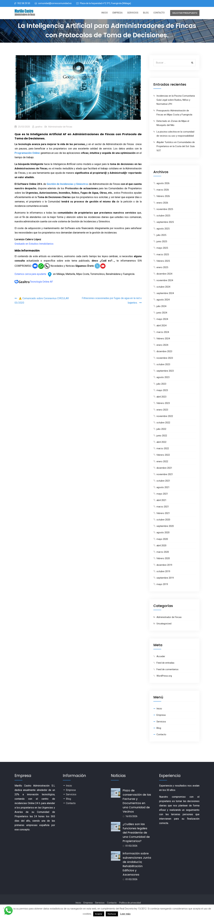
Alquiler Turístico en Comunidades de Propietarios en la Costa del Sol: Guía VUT (176, 146)
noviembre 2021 (165, 474)
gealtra (38, 126)
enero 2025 (162, 267)
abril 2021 (161, 500)
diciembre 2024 (164, 273)
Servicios (132, 12)
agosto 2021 (163, 487)
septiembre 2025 (165, 222)
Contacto (159, 12)
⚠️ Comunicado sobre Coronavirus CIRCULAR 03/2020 (42, 300)
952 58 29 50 (23, 3)
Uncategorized (164, 623)
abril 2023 (161, 396)
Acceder (161, 656)
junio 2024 (162, 312)
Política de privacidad (130, 902)
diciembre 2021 (164, 467)
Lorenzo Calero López (28, 239)
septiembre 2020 (165, 526)
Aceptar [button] (98, 914)
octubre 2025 (163, 215)
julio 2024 (161, 306)
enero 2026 (162, 202)
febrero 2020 (163, 558)
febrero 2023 (163, 403)
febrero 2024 (163, 338)
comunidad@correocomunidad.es (55, 3)
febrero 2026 (163, 196)
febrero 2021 (163, 513)
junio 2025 (162, 241)
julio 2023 (161, 383)
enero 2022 (162, 461)
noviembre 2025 (165, 209)
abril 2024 (161, 325)
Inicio (104, 12)
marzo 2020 (163, 552)
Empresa (117, 12)
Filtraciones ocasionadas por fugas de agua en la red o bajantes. (112, 300)
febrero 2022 (163, 454)
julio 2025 (161, 235)
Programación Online (27, 152)
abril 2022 (161, 442)
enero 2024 (162, 345)
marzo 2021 (163, 506)
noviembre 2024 (165, 280)
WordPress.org (164, 675)
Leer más (125, 913)
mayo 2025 (162, 247)
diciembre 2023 (164, 351)
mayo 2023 (162, 390)
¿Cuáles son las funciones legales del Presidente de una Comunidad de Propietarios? (136, 832)
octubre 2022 (163, 422)
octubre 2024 (163, 286)
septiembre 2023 (165, 370)
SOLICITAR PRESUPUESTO (184, 13)
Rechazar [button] (112, 914)
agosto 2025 (163, 228)
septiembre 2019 (165, 577)
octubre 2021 (163, 480)
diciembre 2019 (164, 565)
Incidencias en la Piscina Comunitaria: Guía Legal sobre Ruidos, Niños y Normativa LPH (176, 100)
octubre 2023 (163, 364)
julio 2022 (161, 429)
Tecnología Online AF (41, 281)
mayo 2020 (162, 539)
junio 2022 (162, 435)
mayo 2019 (162, 584)
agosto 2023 (163, 377)
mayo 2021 (162, 493)
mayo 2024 (162, 319)
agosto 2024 (163, 299)
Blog (146, 12)
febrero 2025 (163, 261)
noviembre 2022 (165, 416)
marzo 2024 (163, 332)
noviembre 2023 (165, 358)
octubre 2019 (163, 571)
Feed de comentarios (167, 669)
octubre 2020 (163, 519)
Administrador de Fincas (60, 126)
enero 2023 (162, 409)
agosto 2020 (163, 532)
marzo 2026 (163, 189)
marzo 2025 (163, 254)
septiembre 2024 (165, 293)
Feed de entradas (165, 662)
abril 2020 (161, 545)
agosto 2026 (163, 183)
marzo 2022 (163, 448)
